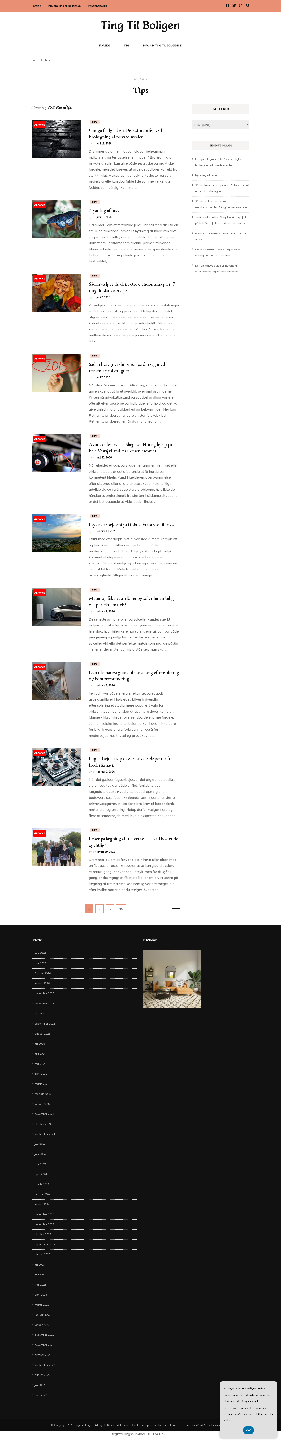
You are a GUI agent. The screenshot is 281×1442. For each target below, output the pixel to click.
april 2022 (41, 1395)
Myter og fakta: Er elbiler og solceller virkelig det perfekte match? (131, 601)
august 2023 (42, 1254)
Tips (127, 45)
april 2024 (41, 1174)
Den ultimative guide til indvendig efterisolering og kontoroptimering (134, 675)
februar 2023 (43, 1314)
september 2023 (45, 1244)
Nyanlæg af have (104, 210)
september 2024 (45, 1134)
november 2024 (44, 1114)
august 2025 (42, 1033)
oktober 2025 (43, 1013)
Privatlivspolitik (97, 5)
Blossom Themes (168, 1425)
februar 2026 (43, 973)
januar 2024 (42, 1204)
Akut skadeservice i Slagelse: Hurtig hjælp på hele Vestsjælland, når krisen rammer (130, 447)
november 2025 (44, 1003)
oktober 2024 (43, 1124)
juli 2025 (40, 1043)
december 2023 (44, 1214)
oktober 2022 (43, 1355)
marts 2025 (42, 1084)
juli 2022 (40, 1385)
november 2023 (44, 1224)
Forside (36, 5)
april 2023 (41, 1294)
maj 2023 (40, 1284)
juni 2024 (40, 1154)
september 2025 (45, 1023)
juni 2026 (40, 953)
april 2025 (41, 1073)
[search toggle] (247, 5)
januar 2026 (42, 983)
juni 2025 (40, 1053)
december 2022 (44, 1334)
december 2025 (44, 993)
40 (122, 908)
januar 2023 (42, 1325)
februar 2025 (43, 1094)
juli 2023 (40, 1264)
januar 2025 (42, 1104)
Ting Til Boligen (140, 25)
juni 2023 (40, 1274)
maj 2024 (40, 1164)
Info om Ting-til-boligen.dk (64, 5)
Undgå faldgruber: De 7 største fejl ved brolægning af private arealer (125, 133)
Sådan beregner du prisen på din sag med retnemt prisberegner (127, 367)
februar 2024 (43, 1194)
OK (248, 1430)
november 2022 (44, 1345)
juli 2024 (40, 1144)
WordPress (203, 1425)
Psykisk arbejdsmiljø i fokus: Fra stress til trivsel (132, 524)
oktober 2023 (43, 1234)
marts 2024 (42, 1184)
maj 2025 (40, 1063)
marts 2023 (42, 1304)
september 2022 (45, 1365)
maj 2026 (40, 963)
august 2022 (42, 1375)
